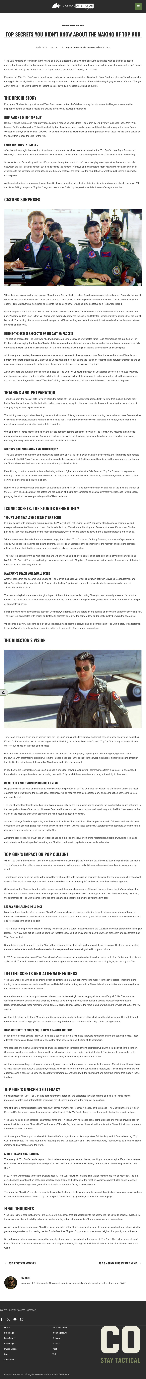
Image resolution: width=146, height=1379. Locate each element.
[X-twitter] (8, 1319)
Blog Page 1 (10, 1333)
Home (7, 1327)
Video (55, 1354)
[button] (4, 692)
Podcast (56, 1343)
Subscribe (9, 1359)
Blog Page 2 (10, 1338)
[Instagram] (21, 1319)
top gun (68, 47)
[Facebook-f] (1, 1319)
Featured (80, 25)
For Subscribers (59, 1327)
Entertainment (68, 25)
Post (54, 1349)
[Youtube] (15, 1319)
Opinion (56, 1338)
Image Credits (11, 1349)
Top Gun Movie (79, 47)
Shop (6, 1354)
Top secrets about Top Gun (98, 47)
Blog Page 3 (10, 1343)
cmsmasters (10, 1374)
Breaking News (59, 1333)
